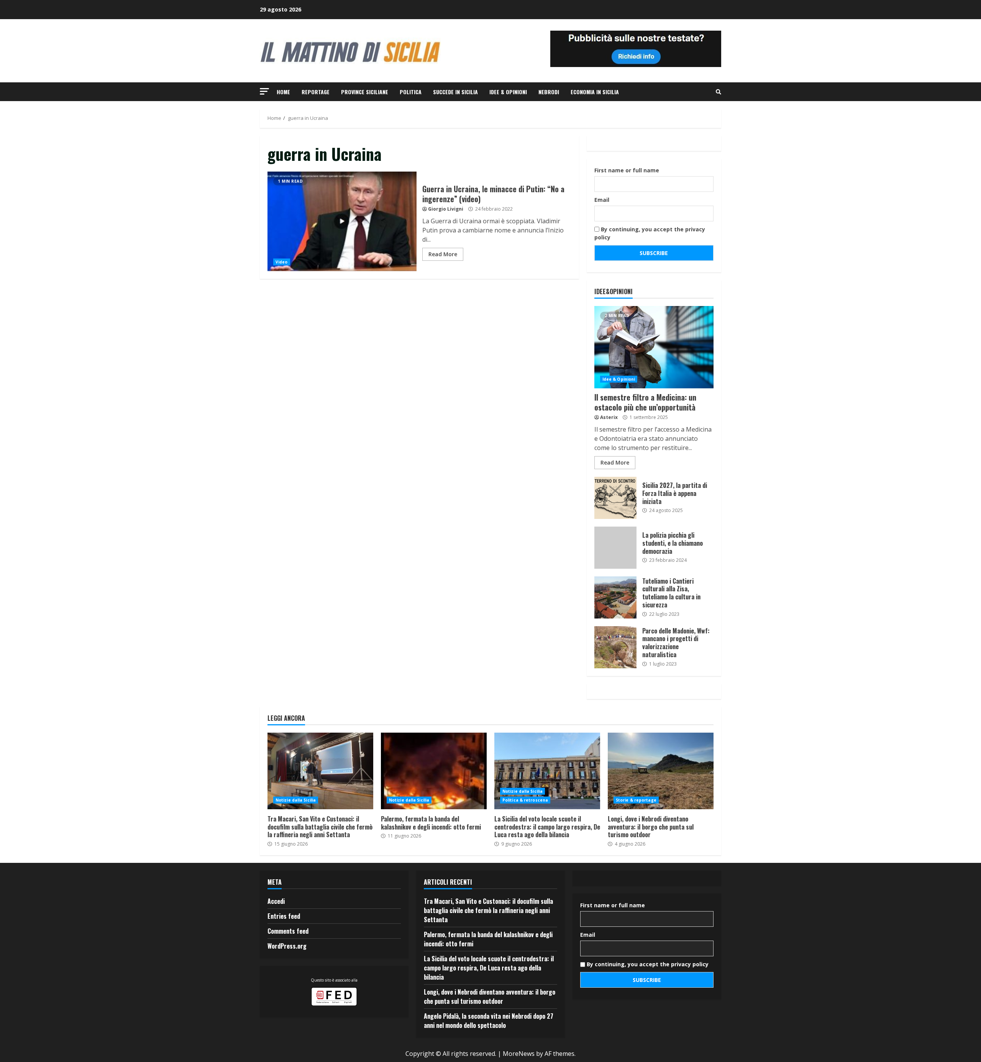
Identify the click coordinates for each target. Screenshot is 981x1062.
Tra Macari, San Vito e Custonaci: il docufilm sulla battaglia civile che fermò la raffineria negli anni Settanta (320, 771)
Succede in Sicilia (455, 92)
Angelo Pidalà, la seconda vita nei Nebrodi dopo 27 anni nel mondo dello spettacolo (488, 1020)
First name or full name (626, 170)
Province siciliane (364, 92)
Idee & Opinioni (508, 92)
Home (283, 92)
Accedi (276, 901)
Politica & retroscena (525, 800)
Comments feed (287, 931)
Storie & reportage (636, 800)
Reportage (316, 92)
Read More (442, 254)
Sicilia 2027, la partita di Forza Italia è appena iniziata (615, 498)
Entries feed (283, 916)
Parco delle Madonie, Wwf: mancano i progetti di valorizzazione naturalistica (615, 647)
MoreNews (519, 1053)
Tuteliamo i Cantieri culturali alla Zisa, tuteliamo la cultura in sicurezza (615, 597)
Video (282, 262)
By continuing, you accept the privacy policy (649, 233)
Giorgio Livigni (445, 209)
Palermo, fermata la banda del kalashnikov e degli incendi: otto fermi (434, 771)
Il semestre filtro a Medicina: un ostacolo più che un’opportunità (654, 347)
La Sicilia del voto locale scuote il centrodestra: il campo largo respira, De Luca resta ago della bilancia (547, 771)
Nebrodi (548, 92)
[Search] (718, 92)
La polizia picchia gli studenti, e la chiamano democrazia (615, 548)
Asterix (609, 417)
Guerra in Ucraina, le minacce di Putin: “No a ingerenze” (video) (342, 221)
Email (601, 199)
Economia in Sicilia (595, 92)
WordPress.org (287, 946)
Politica (411, 92)
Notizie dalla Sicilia (296, 800)
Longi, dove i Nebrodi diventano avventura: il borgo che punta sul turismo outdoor (661, 771)
